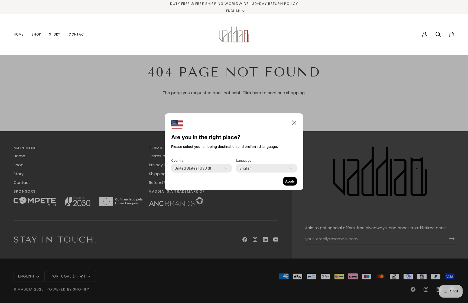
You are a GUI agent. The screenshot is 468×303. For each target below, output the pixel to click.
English (233, 11)
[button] (294, 122)
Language (243, 160)
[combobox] (192, 168)
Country (177, 160)
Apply (290, 181)
